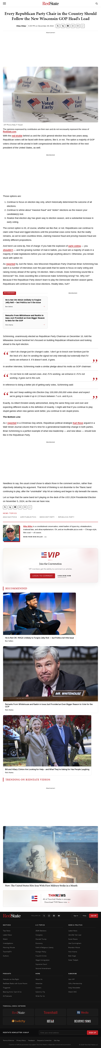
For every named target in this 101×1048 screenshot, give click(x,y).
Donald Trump (41, 939)
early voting (74, 246)
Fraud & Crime (41, 956)
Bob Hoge (72, 956)
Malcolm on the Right (11, 979)
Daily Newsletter (74, 988)
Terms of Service (8, 1040)
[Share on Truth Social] (63, 26)
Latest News (7, 935)
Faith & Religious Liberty (44, 947)
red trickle (17, 135)
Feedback (31, 1040)
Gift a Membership (75, 983)
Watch (5, 939)
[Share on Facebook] (68, 26)
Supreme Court (41, 964)
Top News (6, 931)
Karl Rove (78, 423)
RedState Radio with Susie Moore (15, 983)
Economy (39, 943)
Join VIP (93, 916)
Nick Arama (9, 710)
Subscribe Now (64, 576)
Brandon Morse (74, 947)
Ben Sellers (9, 641)
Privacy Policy (21, 1040)
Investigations (8, 943)
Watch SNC (72, 992)
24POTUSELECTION (28, 517)
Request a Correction (44, 1040)
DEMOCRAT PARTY (47, 517)
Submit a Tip (40, 992)
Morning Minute (9, 947)
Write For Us (40, 996)
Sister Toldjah (73, 960)
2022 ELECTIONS (10, 517)
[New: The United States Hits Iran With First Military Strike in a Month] (50, 854)
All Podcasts (7, 996)
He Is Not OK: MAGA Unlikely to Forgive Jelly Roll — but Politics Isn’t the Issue (39, 638)
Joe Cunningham (74, 943)
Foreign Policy (41, 952)
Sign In (76, 916)
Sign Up (92, 1033)
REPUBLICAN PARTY (66, 517)
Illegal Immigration (43, 960)
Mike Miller (21, 26)
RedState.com (9, 132)
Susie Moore (72, 939)
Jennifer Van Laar (74, 935)
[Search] (96, 3)
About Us (39, 979)
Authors (6, 956)
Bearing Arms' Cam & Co (12, 992)
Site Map (57, 1040)
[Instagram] (49, 916)
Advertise (39, 983)
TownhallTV (7, 952)
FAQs (84, 916)
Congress (39, 935)
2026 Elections (41, 931)
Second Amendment (43, 968)
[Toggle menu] (4, 3)
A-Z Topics (40, 925)
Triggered (6, 988)
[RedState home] (12, 915)
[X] (44, 916)
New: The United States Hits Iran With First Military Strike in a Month (41, 885)
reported (10, 264)
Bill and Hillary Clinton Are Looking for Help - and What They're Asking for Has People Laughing (47, 769)
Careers (38, 988)
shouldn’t (8, 250)
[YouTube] (59, 916)
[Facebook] (54, 916)
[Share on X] (58, 26)
